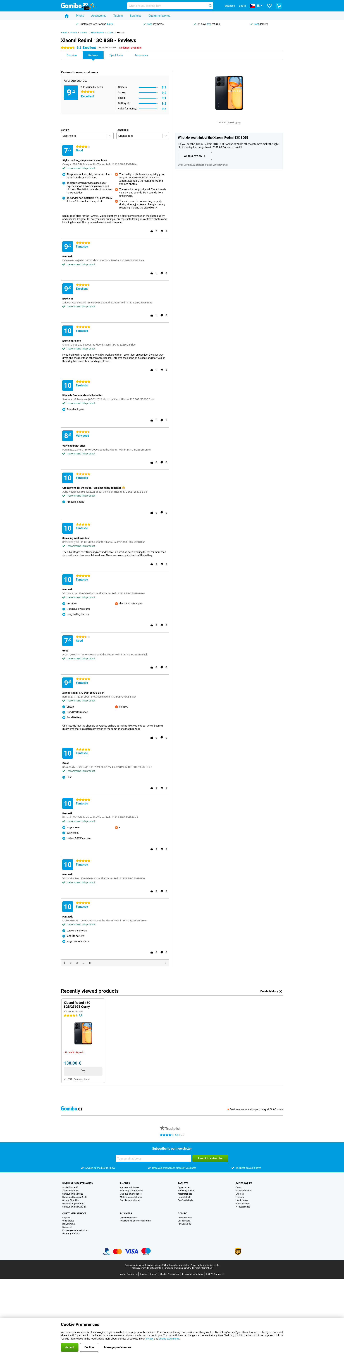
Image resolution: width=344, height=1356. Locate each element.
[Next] (166, 963)
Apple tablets (184, 1187)
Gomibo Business (128, 1217)
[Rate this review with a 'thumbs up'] (152, 231)
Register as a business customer (135, 1221)
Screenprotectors (244, 1190)
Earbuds (240, 1197)
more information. (203, 1268)
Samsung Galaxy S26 (72, 1194)
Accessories (98, 15)
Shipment (67, 1227)
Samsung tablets (186, 1190)
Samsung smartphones (131, 1190)
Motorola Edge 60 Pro (72, 1203)
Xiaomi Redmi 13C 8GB (102, 32)
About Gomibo (185, 1217)
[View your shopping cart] (278, 5)
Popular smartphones (77, 1183)
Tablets (118, 15)
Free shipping (234, 122)
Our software (184, 1221)
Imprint (153, 1274)
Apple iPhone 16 (70, 1190)
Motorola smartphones (131, 1197)
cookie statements (169, 1338)
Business (135, 15)
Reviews (121, 32)
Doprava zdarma (82, 1079)
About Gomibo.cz (128, 1274)
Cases (239, 1187)
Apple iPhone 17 (70, 1187)
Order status (68, 1221)
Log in (242, 5)
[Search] (210, 6)
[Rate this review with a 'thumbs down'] (162, 231)
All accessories (243, 1207)
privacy (149, 1338)
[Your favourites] (269, 5)
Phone (80, 15)
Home (64, 32)
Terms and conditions (192, 1274)
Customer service (159, 15)
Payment (66, 1217)
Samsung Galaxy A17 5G (74, 1207)
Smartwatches (243, 1203)
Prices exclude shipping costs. (204, 1265)
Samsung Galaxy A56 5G (74, 1197)
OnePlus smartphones (131, 1194)
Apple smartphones (129, 1187)
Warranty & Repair (71, 1233)
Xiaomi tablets (185, 1194)
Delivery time (68, 1224)
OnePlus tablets (185, 1200)
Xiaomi (83, 32)
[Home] (66, 15)
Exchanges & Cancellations (75, 1230)
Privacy (143, 1274)
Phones (125, 1183)
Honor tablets (184, 1197)
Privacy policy (184, 1224)
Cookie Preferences (169, 1274)
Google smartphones (130, 1200)
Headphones (242, 1200)
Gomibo (183, 1213)
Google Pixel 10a (70, 1200)
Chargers (240, 1194)
